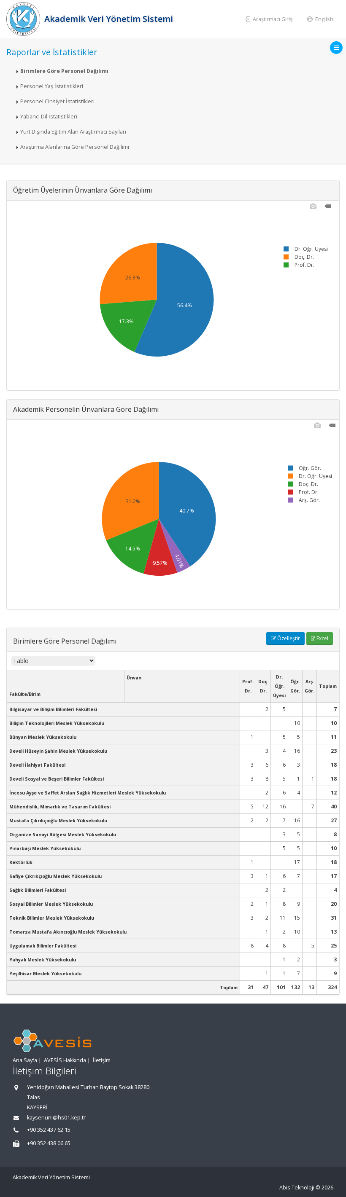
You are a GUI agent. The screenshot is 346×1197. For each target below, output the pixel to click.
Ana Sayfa (25, 1060)
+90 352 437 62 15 (48, 1129)
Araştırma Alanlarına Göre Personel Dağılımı (74, 146)
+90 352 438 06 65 (48, 1143)
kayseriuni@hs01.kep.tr (56, 1117)
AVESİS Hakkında (65, 1060)
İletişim (102, 1060)
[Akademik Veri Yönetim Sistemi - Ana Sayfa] (24, 19)
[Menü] (336, 47)
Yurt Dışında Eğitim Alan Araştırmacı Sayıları (73, 131)
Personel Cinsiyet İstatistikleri (57, 101)
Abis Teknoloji (296, 1187)
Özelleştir (288, 638)
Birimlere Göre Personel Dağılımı (64, 71)
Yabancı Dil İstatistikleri (48, 116)
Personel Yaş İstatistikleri (51, 86)
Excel (321, 638)
